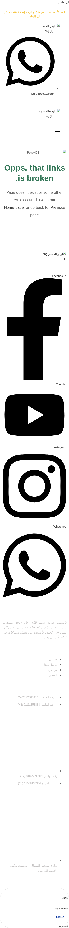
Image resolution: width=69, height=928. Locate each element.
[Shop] (66, 893)
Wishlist (64, 926)
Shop (65, 898)
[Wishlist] (67, 922)
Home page (14, 207)
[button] (57, 132)
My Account (62, 908)
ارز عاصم (63, 2)
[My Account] (67, 904)
